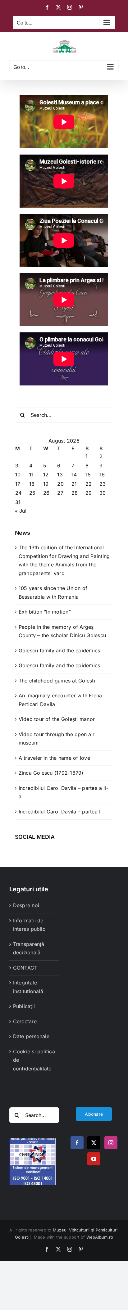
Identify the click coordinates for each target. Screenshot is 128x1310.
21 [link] (74, 484)
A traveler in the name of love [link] (54, 758)
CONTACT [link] (25, 968)
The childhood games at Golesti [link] (57, 681)
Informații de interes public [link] (29, 924)
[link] (47, 7)
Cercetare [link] (25, 1021)
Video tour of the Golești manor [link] (57, 719)
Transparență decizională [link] (28, 948)
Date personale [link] (31, 1036)
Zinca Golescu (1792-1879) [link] (51, 773)
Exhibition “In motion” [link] (45, 612)
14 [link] (74, 474)
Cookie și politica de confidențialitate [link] (34, 1060)
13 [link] (59, 474)
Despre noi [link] (26, 905)
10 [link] (18, 474)
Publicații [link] (24, 1006)
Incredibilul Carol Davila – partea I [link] (60, 811)
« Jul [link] (20, 511)
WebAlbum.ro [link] (99, 1237)
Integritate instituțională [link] (28, 986)
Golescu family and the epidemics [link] (59, 650)
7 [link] (72, 465)
